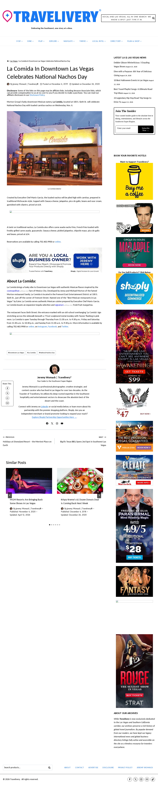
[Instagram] (141, 779)
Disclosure (108, 767)
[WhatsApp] (7, 398)
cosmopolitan (13, 290)
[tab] (49, 524)
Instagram (42, 326)
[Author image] (8, 84)
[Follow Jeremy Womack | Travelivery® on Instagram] (57, 423)
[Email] (7, 403)
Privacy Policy (125, 767)
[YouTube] (147, 779)
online (58, 241)
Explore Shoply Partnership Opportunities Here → (54, 417)
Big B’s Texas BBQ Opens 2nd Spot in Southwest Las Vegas (83, 441)
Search (50, 767)
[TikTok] (153, 779)
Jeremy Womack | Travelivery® (25, 84)
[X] (7, 393)
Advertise (93, 767)
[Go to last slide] (10, 495)
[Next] (99, 495)
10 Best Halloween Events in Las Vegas (131, 80)
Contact (79, 767)
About (67, 767)
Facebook (52, 326)
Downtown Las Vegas (16, 353)
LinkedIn (44, 406)
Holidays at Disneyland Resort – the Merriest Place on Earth (27, 441)
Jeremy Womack (145, 767)
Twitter (65, 326)
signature (59, 305)
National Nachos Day (47, 353)
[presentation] (29, 481)
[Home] (8, 61)
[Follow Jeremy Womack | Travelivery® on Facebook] (47, 423)
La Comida (31, 353)
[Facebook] (7, 388)
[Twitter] (135, 779)
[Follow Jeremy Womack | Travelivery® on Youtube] (62, 423)
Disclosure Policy (37, 95)
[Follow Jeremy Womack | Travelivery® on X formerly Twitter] (52, 423)
